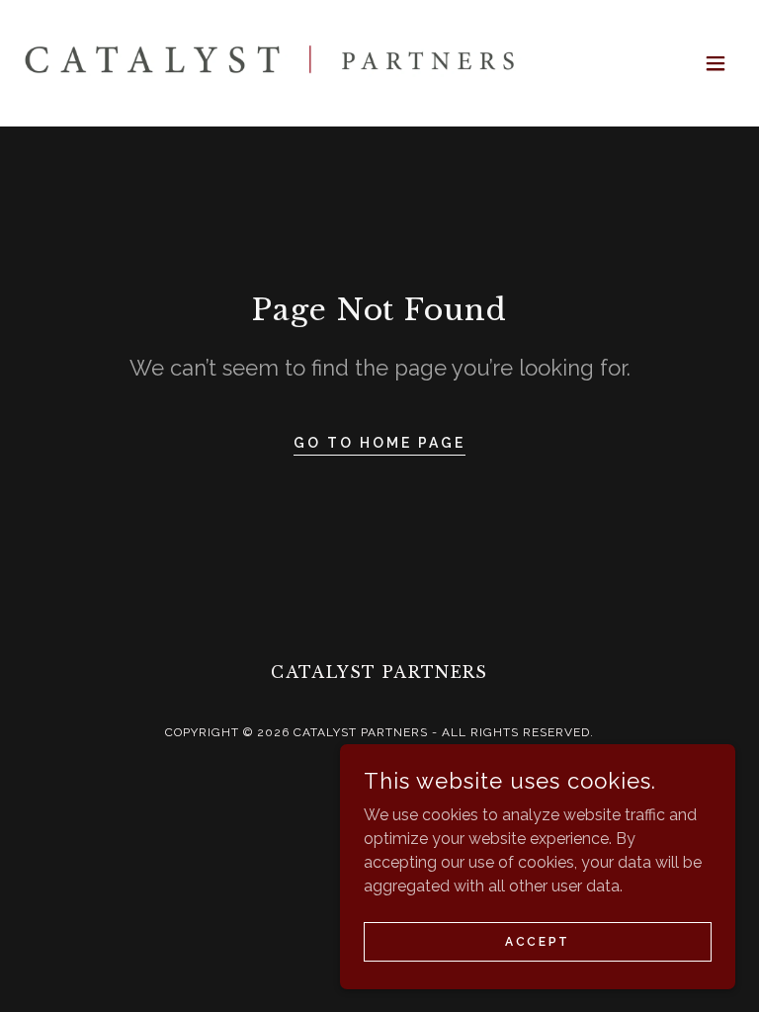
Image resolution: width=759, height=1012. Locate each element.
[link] (273, 63)
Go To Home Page (379, 443)
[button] (715, 63)
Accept (537, 941)
